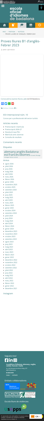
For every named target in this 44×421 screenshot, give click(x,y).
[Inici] (4, 25)
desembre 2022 (11, 260)
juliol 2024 (9, 216)
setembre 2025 (11, 190)
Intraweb (32, 155)
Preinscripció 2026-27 (13, 129)
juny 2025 (8, 195)
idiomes (24, 155)
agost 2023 (9, 242)
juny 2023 (8, 244)
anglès (20, 152)
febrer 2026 (9, 179)
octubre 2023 (10, 236)
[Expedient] (13, 25)
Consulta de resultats (13, 137)
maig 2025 (9, 197)
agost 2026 (9, 164)
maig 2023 (9, 247)
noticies (16, 157)
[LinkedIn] (11, 361)
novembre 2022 (11, 262)
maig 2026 (9, 171)
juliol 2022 (9, 270)
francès (14, 155)
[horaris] (39, 25)
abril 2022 (9, 278)
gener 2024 (9, 229)
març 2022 (9, 280)
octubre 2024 (10, 210)
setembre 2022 (11, 268)
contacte (14, 375)
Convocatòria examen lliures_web (14, 99)
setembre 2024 (11, 213)
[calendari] (30, 25)
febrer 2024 (9, 226)
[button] (41, 7)
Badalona (32, 152)
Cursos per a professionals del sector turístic (20, 118)
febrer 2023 (9, 255)
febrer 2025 (9, 205)
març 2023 (9, 252)
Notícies (21, 32)
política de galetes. (22, 419)
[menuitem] (7, 2)
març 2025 (9, 203)
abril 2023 (9, 249)
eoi (6, 155)
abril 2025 (9, 200)
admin (5, 49)
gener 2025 (9, 208)
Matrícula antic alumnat (14, 134)
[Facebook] (7, 361)
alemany (10, 152)
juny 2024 (8, 218)
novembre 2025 (11, 184)
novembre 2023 (11, 234)
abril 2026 (9, 174)
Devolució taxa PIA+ (12, 132)
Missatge (38, 155)
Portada (12, 32)
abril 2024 (9, 223)
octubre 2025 (10, 187)
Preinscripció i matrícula (14, 127)
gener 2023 (9, 257)
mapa (8, 375)
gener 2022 (9, 286)
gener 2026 (9, 182)
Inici (4, 32)
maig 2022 (9, 275)
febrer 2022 (9, 283)
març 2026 (9, 177)
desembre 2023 (11, 231)
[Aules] (22, 25)
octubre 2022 (10, 265)
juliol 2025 (9, 192)
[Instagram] (15, 361)
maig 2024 (9, 221)
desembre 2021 (11, 288)
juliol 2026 (9, 166)
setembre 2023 (11, 239)
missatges (6, 157)
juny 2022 (8, 273)
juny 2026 (8, 169)
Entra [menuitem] (41, 2)
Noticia (11, 157)
